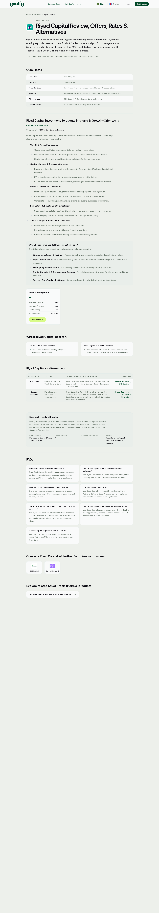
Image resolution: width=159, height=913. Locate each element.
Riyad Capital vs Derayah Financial (122, 394)
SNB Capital (43, 130)
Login (129, 4)
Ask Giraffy (69, 4)
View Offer (36, 319)
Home (28, 14)
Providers (37, 14)
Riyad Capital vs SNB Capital (122, 382)
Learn (79, 4)
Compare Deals (54, 4)
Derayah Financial (57, 130)
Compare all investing (36, 125)
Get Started (142, 4)
